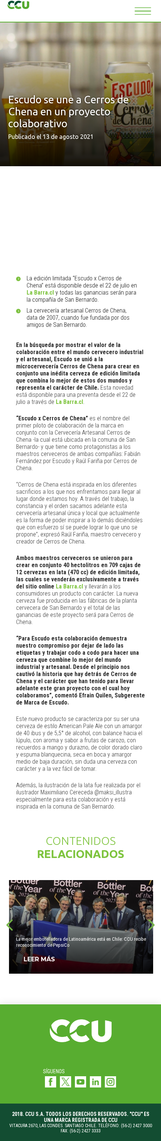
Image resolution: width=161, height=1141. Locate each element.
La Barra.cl (40, 292)
